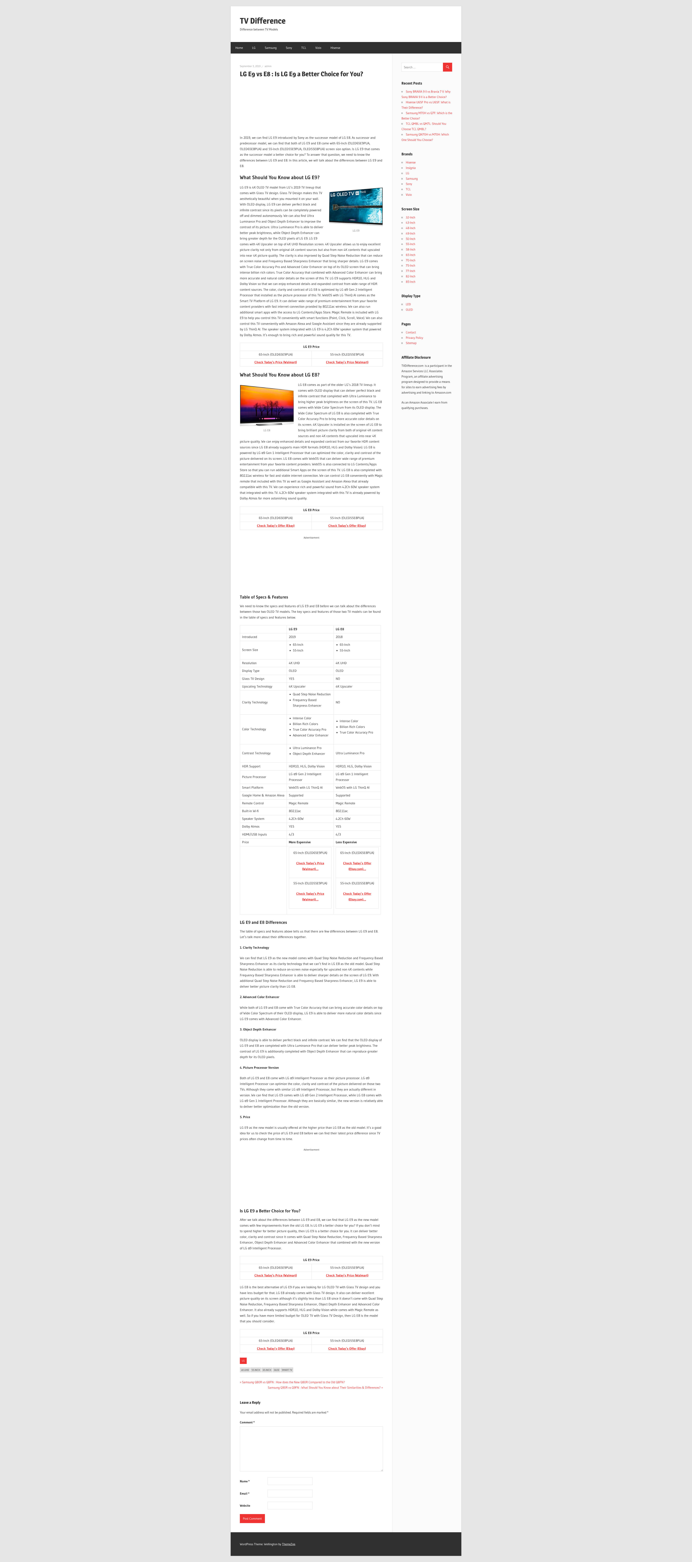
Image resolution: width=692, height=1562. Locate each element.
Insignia (411, 168)
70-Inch (410, 260)
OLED (276, 1369)
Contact (411, 332)
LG (254, 48)
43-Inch (410, 222)
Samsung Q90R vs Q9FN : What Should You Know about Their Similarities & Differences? (324, 1387)
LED (408, 304)
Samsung (271, 48)
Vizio (318, 48)
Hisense (335, 48)
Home (239, 48)
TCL (303, 48)
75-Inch (410, 265)
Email (244, 1493)
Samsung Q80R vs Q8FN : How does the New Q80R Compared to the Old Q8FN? (293, 1382)
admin (268, 66)
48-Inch (410, 228)
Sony (289, 48)
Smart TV (287, 1369)
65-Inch (267, 1369)
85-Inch (410, 281)
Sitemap (411, 343)
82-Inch (410, 276)
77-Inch (410, 271)
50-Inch (410, 239)
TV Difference (263, 21)
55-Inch (256, 1369)
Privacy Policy (414, 338)
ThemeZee (288, 1544)
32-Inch (410, 217)
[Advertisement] (311, 106)
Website (245, 1505)
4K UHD (245, 1369)
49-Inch (410, 233)
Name (245, 1481)
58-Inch (410, 249)
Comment (247, 1422)
